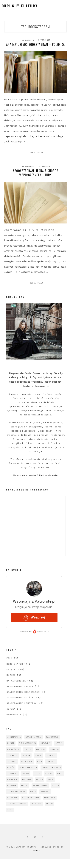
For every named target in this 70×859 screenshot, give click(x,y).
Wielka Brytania (30, 798)
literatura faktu (28, 767)
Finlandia (12, 755)
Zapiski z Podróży (17, 804)
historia (51, 755)
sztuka (55, 786)
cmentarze (46, 743)
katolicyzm (26, 761)
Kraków (10, 767)
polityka (26, 780)
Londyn (25, 773)
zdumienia (36, 804)
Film (10, 658)
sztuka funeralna (16, 792)
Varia (33, 792)
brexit (10, 743)
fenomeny (54, 749)
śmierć (49, 804)
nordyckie (12, 780)
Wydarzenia (14, 714)
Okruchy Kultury (20, 5)
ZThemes (35, 850)
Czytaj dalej (36, 152)
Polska (39, 780)
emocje (28, 749)
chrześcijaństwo (27, 743)
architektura (14, 737)
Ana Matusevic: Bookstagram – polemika (35, 44)
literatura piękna (51, 767)
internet (11, 761)
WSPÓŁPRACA (49, 798)
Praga (50, 780)
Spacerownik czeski (20, 686)
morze (60, 773)
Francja (26, 755)
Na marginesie (28, 40)
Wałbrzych (12, 798)
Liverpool (12, 773)
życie (10, 810)
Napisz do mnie (48, 475)
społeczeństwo (40, 786)
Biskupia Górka (33, 737)
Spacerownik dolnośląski (24, 692)
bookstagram (52, 737)
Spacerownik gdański (21, 698)
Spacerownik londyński (22, 703)
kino (39, 761)
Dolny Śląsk (13, 749)
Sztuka (11, 709)
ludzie (37, 773)
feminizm (40, 749)
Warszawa (45, 792)
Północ (24, 786)
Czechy (59, 743)
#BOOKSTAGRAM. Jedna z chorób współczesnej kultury (35, 172)
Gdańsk (38, 755)
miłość (49, 773)
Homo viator (15, 664)
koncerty (51, 761)
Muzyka (11, 675)
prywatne (11, 786)
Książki (12, 669)
